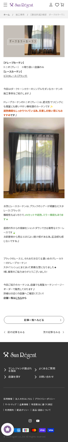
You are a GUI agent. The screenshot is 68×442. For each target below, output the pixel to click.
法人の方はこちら (23, 399)
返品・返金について (41, 410)
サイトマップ (11, 404)
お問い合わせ (46, 376)
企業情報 (24, 404)
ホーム (6, 14)
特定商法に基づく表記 (41, 404)
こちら (19, 298)
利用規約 (9, 410)
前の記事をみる (16, 332)
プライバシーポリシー (45, 399)
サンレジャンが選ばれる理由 (20, 369)
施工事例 (20, 14)
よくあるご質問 (47, 368)
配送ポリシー (23, 410)
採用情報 (7, 399)
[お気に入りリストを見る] (56, 4)
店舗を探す (14, 376)
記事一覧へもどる (34, 320)
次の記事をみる (51, 332)
